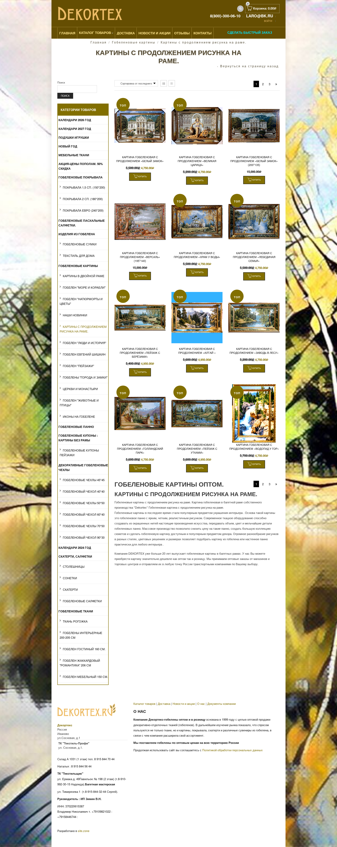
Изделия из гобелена (77, 234)
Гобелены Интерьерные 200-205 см (81, 635)
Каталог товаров (95, 32)
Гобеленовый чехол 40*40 (84, 491)
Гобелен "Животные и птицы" (79, 402)
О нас (201, 704)
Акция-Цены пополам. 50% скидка (81, 166)
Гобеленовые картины (133, 42)
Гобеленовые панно (76, 427)
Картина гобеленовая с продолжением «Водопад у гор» (254, 447)
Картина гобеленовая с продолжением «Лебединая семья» (254, 257)
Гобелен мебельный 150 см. (85, 677)
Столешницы (73, 566)
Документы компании (221, 704)
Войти (268, 20)
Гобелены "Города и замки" (85, 377)
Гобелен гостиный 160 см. (84, 649)
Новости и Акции (154, 33)
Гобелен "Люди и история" (84, 343)
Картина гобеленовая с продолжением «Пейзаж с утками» (197, 448)
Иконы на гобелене (79, 416)
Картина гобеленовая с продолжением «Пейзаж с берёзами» (140, 352)
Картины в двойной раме (83, 276)
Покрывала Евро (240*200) (83, 210)
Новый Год (68, 146)
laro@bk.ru (259, 16)
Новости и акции (184, 704)
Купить (142, 176)
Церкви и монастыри (80, 389)
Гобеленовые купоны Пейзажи (79, 452)
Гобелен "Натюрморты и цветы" (81, 301)
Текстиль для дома (79, 256)
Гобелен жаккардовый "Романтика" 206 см (80, 662)
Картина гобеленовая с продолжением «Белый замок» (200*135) (254, 161)
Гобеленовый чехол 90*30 (84, 537)
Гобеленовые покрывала (81, 177)
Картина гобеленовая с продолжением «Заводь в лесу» (254, 351)
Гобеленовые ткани (76, 611)
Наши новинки (75, 315)
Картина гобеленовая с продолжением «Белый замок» (140, 159)
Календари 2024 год (75, 547)
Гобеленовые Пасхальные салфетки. (82, 222)
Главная (67, 33)
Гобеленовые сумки (80, 244)
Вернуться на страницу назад (249, 66)
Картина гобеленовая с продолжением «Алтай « (197, 351)
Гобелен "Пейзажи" (78, 366)
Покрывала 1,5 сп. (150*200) (84, 187)
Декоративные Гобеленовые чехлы (83, 467)
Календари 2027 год (75, 129)
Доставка (126, 33)
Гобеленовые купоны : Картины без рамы (78, 437)
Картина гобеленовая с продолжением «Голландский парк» (140, 448)
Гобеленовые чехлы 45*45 (84, 480)
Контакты (202, 33)
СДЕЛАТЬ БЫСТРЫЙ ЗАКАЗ (249, 32)
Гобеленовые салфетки (82, 601)
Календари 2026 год (75, 120)
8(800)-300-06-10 (225, 16)
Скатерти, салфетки (75, 556)
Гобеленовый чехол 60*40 (84, 514)
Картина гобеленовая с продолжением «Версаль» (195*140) (140, 257)
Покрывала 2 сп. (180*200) (83, 199)
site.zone (83, 831)
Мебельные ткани (74, 155)
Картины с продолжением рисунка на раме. (83, 329)
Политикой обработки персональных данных (232, 750)
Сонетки (70, 578)
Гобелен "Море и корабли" (84, 287)
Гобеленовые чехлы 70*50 (84, 526)
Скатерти (70, 589)
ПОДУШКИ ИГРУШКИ (74, 137)
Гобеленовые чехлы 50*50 (84, 503)
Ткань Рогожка (75, 621)
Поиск (61, 82)
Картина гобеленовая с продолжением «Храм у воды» (197, 255)
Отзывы (182, 33)
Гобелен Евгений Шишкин (84, 354)
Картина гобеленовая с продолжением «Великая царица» (197, 161)
